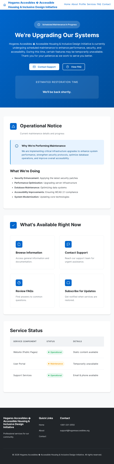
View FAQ (76, 66)
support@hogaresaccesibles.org (75, 430)
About (74, 4)
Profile (82, 4)
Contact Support (47, 66)
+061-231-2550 (67, 425)
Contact (106, 4)
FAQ (99, 4)
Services (91, 4)
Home (67, 4)
